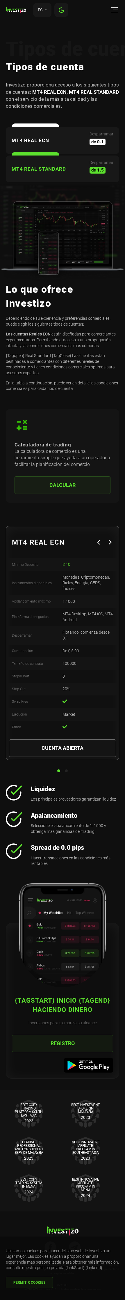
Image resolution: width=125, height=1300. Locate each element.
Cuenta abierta (62, 748)
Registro (63, 1043)
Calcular (62, 485)
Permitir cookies (29, 1282)
